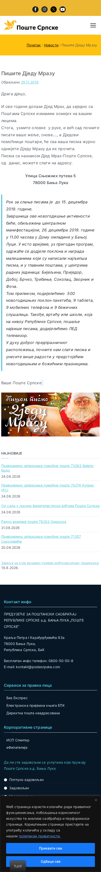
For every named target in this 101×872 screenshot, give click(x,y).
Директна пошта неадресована (33, 713)
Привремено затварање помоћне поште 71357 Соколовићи (41, 538)
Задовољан (19, 788)
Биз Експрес (17, 698)
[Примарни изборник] (93, 25)
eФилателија (16, 747)
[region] (50, 834)
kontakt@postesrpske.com (38, 667)
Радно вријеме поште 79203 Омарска (33, 521)
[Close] (96, 800)
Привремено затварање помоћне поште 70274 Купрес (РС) (47, 487)
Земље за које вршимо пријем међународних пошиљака (50, 563)
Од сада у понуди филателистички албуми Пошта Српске (50, 506)
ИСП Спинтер (17, 740)
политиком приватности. (40, 836)
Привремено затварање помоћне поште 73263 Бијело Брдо (47, 468)
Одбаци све (51, 861)
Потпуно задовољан (26, 780)
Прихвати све (50, 848)
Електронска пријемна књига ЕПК (35, 705)
